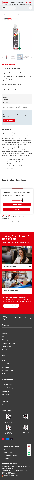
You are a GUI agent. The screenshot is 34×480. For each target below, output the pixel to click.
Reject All (16, 209)
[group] (17, 41)
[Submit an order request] (17, 282)
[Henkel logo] (5, 2)
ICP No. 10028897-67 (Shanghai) (11, 474)
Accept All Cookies (17, 204)
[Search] (4, 8)
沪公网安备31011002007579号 (12, 475)
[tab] (6, 134)
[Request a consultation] (17, 257)
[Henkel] (4, 318)
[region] (17, 201)
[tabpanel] (17, 154)
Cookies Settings (17, 200)
